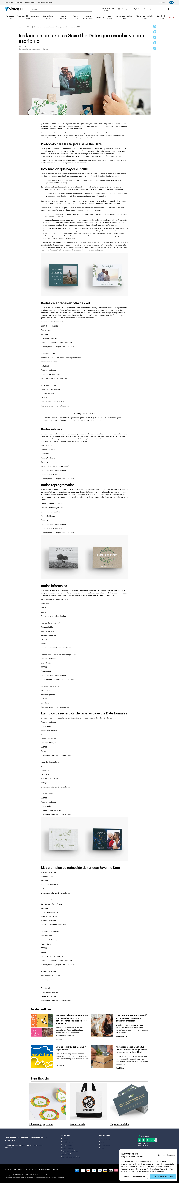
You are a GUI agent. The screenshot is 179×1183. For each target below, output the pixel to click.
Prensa (101, 1148)
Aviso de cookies (157, 1171)
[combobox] (59, 9)
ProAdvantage (29, 2)
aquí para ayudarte (29, 1145)
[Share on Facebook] (154, 26)
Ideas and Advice (24, 27)
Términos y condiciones (44, 1169)
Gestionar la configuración (134, 1176)
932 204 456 (8, 1169)
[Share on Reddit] (154, 42)
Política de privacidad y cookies (27, 1169)
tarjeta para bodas (81, 420)
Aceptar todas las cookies (163, 1176)
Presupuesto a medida (44, 2)
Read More (60, 1039)
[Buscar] (89, 9)
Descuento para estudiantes (71, 1157)
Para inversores (104, 1145)
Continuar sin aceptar (166, 1155)
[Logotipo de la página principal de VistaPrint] (16, 9)
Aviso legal (56, 1169)
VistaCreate (9, 2)
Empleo (102, 1142)
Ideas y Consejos (67, 1148)
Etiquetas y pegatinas (41, 1124)
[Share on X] (154, 37)
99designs (18, 2)
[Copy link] (154, 48)
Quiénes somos (104, 1139)
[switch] (168, 2)
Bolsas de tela (77, 1124)
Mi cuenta (64, 1139)
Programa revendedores (69, 1151)
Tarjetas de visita (119, 1124)
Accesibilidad (66, 1154)
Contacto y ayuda (67, 1142)
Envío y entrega (66, 1145)
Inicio (14, 1169)
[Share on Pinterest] (154, 31)
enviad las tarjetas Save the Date (96, 156)
